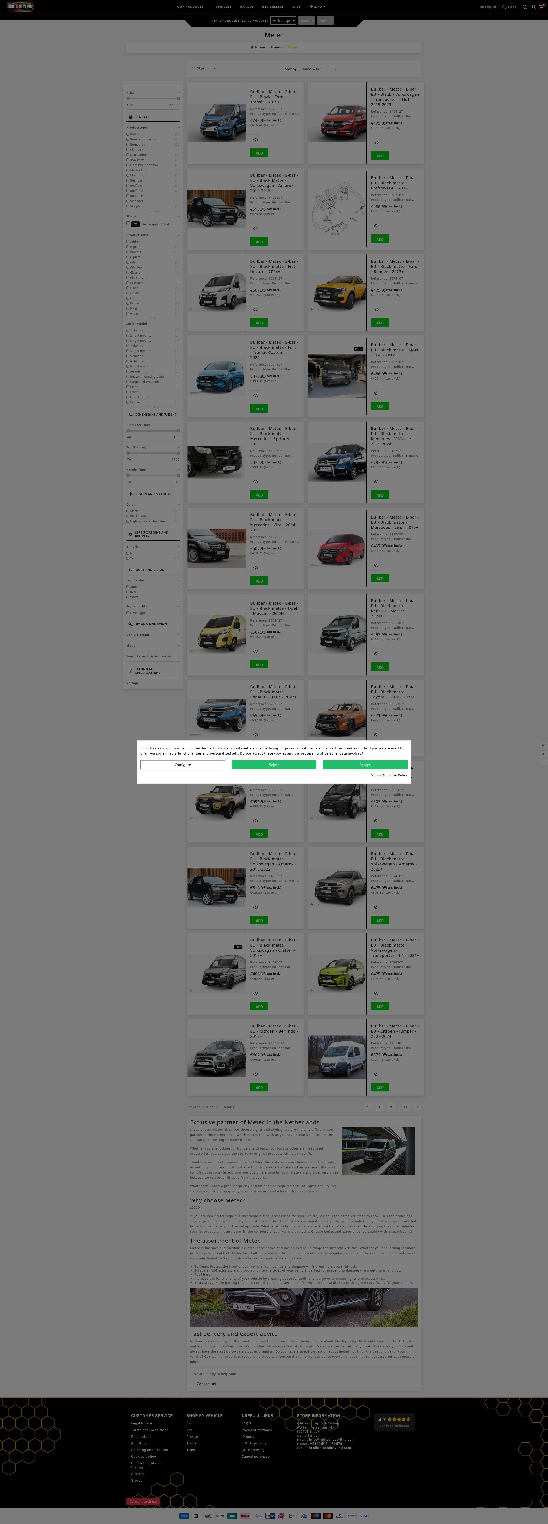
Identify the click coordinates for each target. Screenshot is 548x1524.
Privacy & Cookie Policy (389, 775)
